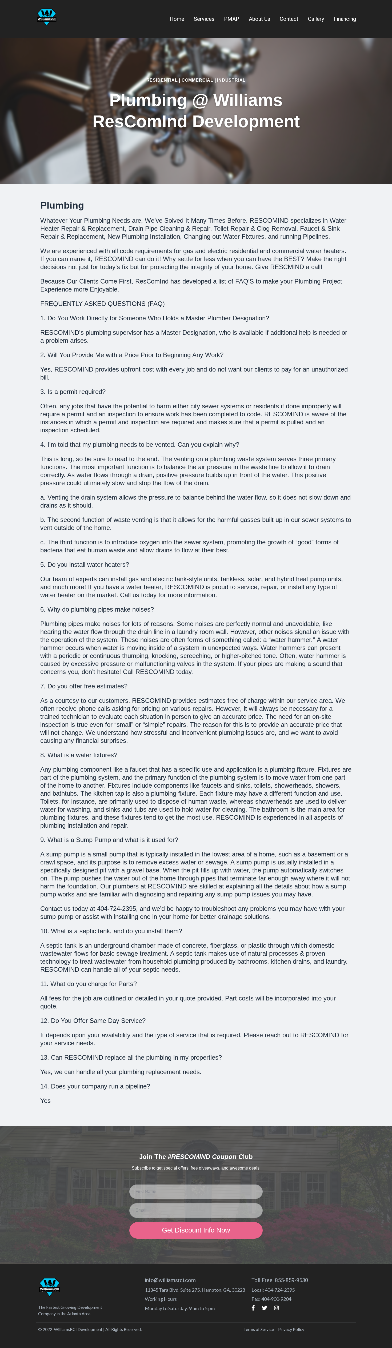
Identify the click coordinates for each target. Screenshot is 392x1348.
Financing (345, 19)
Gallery (316, 19)
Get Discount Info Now (196, 1230)
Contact (289, 19)
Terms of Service (258, 1329)
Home (177, 19)
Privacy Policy (291, 1329)
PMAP (231, 19)
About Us (259, 19)
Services (204, 19)
